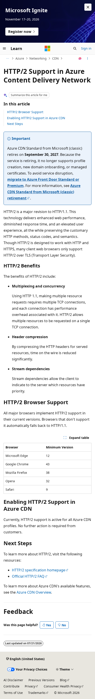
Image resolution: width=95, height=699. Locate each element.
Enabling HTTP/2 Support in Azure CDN (36, 118)
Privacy (30, 686)
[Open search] (74, 48)
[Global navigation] (4, 48)
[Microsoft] (47, 48)
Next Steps (15, 124)
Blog (63, 680)
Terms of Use (13, 693)
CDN (55, 58)
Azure (19, 58)
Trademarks (37, 693)
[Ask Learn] (80, 58)
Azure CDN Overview (34, 592)
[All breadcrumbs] (7, 58)
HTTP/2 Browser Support (25, 112)
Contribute (11, 686)
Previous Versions (41, 680)
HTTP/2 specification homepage (38, 570)
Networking (38, 58)
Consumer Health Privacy (62, 686)
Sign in (86, 48)
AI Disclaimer (13, 680)
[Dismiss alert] (87, 7)
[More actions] (87, 58)
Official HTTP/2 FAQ (28, 576)
